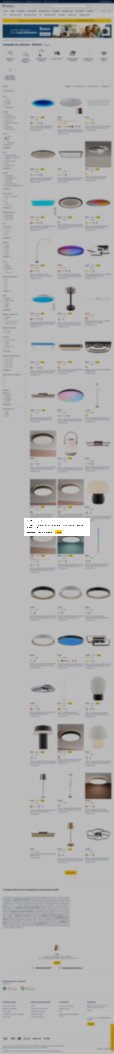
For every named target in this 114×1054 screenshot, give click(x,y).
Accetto (58, 532)
